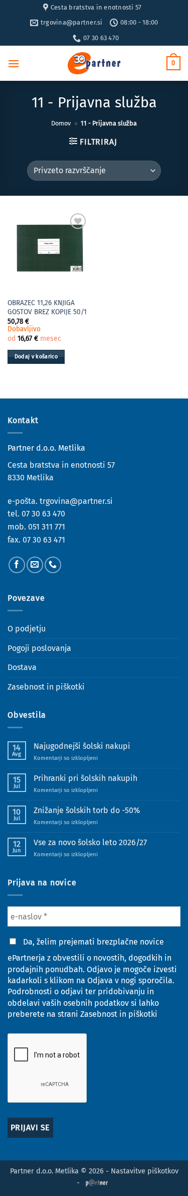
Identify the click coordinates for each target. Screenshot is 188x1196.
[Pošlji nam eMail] (35, 565)
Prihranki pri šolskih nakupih (85, 778)
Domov (61, 123)
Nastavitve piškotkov (144, 1171)
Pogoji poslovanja (39, 648)
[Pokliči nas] (53, 565)
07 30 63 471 (44, 540)
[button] (14, 63)
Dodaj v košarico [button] (36, 356)
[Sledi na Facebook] (17, 565)
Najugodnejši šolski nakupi (82, 746)
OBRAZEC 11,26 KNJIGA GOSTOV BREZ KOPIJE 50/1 (47, 307)
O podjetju (27, 628)
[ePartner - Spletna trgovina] (94, 63)
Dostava (22, 667)
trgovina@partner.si (76, 501)
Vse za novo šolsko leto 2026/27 (90, 842)
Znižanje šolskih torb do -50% (87, 810)
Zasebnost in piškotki (46, 687)
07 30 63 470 (43, 513)
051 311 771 (46, 526)
